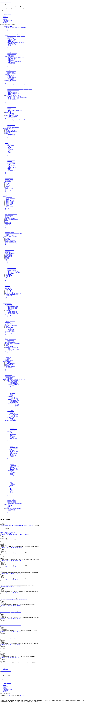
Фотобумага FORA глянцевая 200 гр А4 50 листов (10, 618)
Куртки (6, 189)
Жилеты (6, 187)
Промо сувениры (6, 132)
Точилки (7, 332)
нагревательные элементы (15, 390)
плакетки (12, 444)
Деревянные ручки (11, 138)
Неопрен (9, 155)
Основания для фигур (11, 122)
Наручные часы (8, 298)
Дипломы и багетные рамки (10, 71)
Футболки (9, 81)
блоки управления (13, 388)
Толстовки (7, 192)
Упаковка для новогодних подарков (14, 503)
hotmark (11, 474)
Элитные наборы (8, 295)
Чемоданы (7, 205)
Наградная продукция (7, 26)
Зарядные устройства (9, 232)
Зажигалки (7, 172)
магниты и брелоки (14, 451)
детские (11, 433)
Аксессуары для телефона (12, 153)
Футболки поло (8, 181)
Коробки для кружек (11, 496)
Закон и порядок (8, 256)
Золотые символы (8, 375)
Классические (10, 41)
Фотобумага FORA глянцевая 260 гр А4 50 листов (10, 638)
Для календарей (8, 357)
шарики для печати (13, 457)
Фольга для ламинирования (10, 342)
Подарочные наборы (7, 287)
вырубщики (12, 393)
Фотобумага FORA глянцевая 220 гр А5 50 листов (10, 573)
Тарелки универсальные (12, 85)
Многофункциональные (12, 315)
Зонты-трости (8, 223)
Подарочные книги (9, 377)
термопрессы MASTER (14, 382)
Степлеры (7, 334)
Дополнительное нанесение (13, 127)
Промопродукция (11, 165)
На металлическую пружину (13, 306)
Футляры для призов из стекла (13, 100)
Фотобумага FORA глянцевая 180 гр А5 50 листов (10, 553)
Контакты (5, 22)
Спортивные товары (9, 215)
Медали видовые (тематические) (14, 61)
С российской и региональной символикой (16, 119)
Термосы (7, 217)
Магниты (9, 106)
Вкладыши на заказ (11, 125)
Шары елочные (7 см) (11, 269)
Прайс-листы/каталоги (7, 20)
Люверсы (7, 359)
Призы (8, 29)
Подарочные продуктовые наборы (12, 294)
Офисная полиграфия (7, 303)
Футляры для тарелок (11, 86)
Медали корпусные (11, 59)
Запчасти (9, 387)
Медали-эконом (10, 60)
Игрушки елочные (11, 263)
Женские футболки (9, 178)
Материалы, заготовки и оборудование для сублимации (14, 379)
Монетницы (9, 161)
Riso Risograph (10, 350)
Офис (4, 281)
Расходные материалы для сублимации (13, 508)
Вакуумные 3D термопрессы (13, 384)
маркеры (9, 140)
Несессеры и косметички (10, 198)
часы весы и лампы (14, 448)
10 (6, 533)
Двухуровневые (10, 78)
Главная (4, 16)
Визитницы (9, 151)
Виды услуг (5, 19)
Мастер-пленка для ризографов (11, 347)
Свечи (8, 267)
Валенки (9, 262)
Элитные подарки (6, 372)
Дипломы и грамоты (11, 73)
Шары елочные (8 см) (11, 270)
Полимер (9, 511)
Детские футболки (9, 176)
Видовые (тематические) (12, 53)
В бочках (9, 356)
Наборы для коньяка (9, 292)
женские (11, 480)
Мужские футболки (9, 179)
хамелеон (12, 437)
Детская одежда (8, 185)
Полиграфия (5, 21)
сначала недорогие (4, 532)
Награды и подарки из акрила (13, 98)
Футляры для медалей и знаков (13, 65)
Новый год (7, 261)
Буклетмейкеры (8, 322)
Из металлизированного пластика (14, 46)
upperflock (12, 475)
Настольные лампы (11, 40)
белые (11, 432)
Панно (6, 285)
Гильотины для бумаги (9, 327)
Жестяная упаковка (11, 495)
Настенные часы (8, 299)
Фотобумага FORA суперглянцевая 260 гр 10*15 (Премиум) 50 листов (14, 540)
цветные (11, 485)
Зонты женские (8, 222)
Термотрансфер (10, 470)
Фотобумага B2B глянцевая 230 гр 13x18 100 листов (10, 625)
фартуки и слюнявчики (14, 469)
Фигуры (6, 118)
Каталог (4, 18)
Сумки (4, 196)
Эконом (9, 45)
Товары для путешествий (10, 218)
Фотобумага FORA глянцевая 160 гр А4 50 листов (10, 592)
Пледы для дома (8, 370)
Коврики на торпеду (11, 163)
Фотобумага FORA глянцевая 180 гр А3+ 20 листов (10, 612)
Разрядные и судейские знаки (13, 32)
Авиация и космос (8, 249)
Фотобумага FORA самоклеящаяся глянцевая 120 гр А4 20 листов (13, 599)
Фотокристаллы (10, 417)
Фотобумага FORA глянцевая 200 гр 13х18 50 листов (11, 547)
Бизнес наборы (8, 288)
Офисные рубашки (9, 190)
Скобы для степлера (9, 360)
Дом (4, 237)
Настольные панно (11, 94)
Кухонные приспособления (10, 242)
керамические (12, 459)
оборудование (12, 386)
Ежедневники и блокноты (8, 128)
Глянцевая (9, 505)
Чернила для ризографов (10, 351)
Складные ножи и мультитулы (11, 214)
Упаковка (7, 494)
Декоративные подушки (10, 369)
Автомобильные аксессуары (10, 208)
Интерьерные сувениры (10, 240)
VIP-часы (7, 297)
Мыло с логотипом (11, 160)
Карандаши (9, 139)
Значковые (9, 392)
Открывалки (10, 156)
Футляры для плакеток (12, 92)
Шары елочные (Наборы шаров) (13, 272)
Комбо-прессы (10, 396)
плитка (11, 446)
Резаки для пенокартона (12, 316)
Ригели (8, 358)
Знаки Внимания (8, 374)
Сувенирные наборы (11, 107)
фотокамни (12, 454)
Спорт (6, 278)
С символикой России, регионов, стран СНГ (16, 36)
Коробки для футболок (12, 499)
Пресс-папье (7, 286)
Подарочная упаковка (11, 501)
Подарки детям (8, 274)
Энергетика (7, 280)
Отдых (4, 207)
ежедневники (12, 425)
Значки (8, 148)
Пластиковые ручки (11, 134)
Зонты (4, 221)
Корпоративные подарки (8, 361)
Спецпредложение (11, 48)
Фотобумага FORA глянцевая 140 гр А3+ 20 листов (10, 605)
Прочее (8, 169)
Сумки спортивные (9, 204)
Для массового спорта (11, 44)
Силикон (9, 168)
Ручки (8, 103)
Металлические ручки (11, 137)
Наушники (7, 234)
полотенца (12, 467)
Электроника (5, 231)
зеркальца (12, 428)
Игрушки (7, 238)
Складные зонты (8, 224)
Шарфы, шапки (8, 194)
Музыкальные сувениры (10, 376)
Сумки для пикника (9, 202)
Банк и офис (7, 251)
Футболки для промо (9, 180)
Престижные (10, 37)
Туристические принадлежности (11, 219)
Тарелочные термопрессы (12, 414)
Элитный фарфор (8, 378)
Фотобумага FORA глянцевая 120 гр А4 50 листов (10, 586)
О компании (5, 17)
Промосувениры (8, 144)
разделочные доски (13, 447)
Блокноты (7, 129)
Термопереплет (10, 309)
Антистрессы (7, 142)
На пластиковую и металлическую (14, 307)
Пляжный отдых (8, 213)
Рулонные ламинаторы (12, 311)
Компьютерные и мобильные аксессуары (13, 233)
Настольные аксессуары (10, 283)
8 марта (6, 247)
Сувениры (7, 102)
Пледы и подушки (6, 368)
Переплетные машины (9, 305)
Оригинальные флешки (10, 515)
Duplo (8, 348)
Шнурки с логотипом (11, 167)
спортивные (12, 484)
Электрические (10, 329)
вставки (11, 492)
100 (10, 533)
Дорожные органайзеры (10, 363)
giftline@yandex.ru (7, 14)
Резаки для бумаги (8, 314)
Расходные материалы (7, 337)
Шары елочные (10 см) (12, 268)
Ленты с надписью (11, 82)
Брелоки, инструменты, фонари (11, 173)
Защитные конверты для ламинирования (13, 343)
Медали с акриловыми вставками (14, 68)
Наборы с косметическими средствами (13, 293)
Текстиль (9, 462)
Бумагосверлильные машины (11, 325)
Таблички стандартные (12, 116)
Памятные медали (11, 62)
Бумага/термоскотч (11, 509)
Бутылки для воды (9, 209)
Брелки (6, 143)
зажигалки (12, 426)
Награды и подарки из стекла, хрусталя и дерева (17, 97)
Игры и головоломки (9, 210)
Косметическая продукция (10, 241)
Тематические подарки (7, 245)
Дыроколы (7, 326)
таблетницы (12, 430)
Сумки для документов (9, 200)
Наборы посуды (8, 229)
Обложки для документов (10, 366)
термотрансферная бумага (15, 477)
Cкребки (9, 154)
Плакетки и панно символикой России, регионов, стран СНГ (19, 89)
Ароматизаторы (10, 145)
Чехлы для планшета (9, 206)
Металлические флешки (10, 514)
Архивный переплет (9, 323)
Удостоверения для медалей (13, 66)
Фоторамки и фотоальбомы (10, 244)
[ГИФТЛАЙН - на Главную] (5, 2)
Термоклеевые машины (10, 331)
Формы (11, 491)
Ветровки (7, 184)
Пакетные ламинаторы (12, 312)
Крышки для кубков (11, 47)
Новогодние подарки (11, 264)
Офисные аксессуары (11, 157)
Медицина (7, 257)
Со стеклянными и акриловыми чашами (15, 42)
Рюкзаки (7, 199)
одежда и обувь (13, 465)
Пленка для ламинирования (10, 339)
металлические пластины (15, 442)
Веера (8, 146)
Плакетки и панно (8, 88)
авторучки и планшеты (14, 423)
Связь (6, 277)
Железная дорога (8, 255)
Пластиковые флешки (9, 517)
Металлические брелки (12, 174)
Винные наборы (8, 289)
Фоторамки (9, 166)
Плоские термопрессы (11, 403)
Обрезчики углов (8, 304)
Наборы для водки (9, 291)
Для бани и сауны (8, 254)
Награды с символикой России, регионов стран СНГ (15, 27)
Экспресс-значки (10, 113)
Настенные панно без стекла (13, 93)
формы (11, 395)
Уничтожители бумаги (9, 333)
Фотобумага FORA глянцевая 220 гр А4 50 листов (10, 631)
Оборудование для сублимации (11, 380)
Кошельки (7, 365)
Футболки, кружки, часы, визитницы (14, 110)
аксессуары (12, 385)
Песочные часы (8, 301)
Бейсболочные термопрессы (13, 381)
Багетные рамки (10, 72)
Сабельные (9, 318)
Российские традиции (11, 54)
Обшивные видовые (11, 77)
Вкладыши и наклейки (9, 124)
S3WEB (10, 695)
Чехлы (8, 486)
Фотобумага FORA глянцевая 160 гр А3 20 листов (10, 566)
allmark (11, 471)
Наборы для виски (9, 290)
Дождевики (9, 147)
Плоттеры (9, 407)
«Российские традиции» (12, 39)
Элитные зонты (8, 225)
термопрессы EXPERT (14, 400)
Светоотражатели (11, 170)
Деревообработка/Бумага (10, 253)
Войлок (9, 152)
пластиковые (12, 436)
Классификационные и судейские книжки (15, 33)
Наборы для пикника (9, 211)
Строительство (8, 279)
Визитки (9, 111)
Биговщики (7, 324)
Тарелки (9, 458)
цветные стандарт (13, 439)
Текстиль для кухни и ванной (11, 243)
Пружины (7, 345)
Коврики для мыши (11, 162)
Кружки (6, 228)
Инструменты (8, 239)
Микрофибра (10, 149)
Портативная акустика (9, 235)
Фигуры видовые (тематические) (14, 121)
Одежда (4, 182)
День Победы (8, 252)
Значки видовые (10, 114)
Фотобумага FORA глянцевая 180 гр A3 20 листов (10, 579)
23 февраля (7, 246)
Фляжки (6, 220)
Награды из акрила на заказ (12, 99)
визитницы (12, 424)
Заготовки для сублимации (10, 420)
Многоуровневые (10, 38)
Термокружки (8, 216)
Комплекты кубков (11, 43)
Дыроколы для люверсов (10, 321)
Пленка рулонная (10, 341)
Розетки (9, 108)
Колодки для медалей (11, 64)
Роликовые (9, 317)
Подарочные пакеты (11, 502)
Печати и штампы (11, 117)
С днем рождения (8, 276)
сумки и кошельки (13, 468)
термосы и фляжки (13, 453)
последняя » (5, 669)
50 (8, 533)
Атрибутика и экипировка (10, 80)
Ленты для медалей (11, 63)
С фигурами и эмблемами (12, 51)
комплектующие (13, 389)
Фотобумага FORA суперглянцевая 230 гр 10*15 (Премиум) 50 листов (14, 534)
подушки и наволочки (14, 466)
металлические (13, 434)
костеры (11, 441)
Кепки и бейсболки (9, 188)
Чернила (9, 512)
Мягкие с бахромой (11, 79)
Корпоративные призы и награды (12, 95)
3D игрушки (12, 450)
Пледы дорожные (8, 371)
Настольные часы (8, 300)
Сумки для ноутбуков (9, 201)
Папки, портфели (8, 367)
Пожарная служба (8, 275)
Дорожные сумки (8, 197)
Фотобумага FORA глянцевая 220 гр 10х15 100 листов (11, 560)
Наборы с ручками (11, 135)
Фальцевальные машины (10, 336)
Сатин (8, 507)
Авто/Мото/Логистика (9, 250)
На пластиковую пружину (12, 308)
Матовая (9, 506)
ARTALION (22, 695)
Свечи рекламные (11, 171)
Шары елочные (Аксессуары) (13, 271)
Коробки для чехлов (11, 500)
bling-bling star (12, 472)
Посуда (4, 226)
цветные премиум (13, 438)
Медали (9, 30)
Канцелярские (10, 335)
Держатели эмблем (11, 120)
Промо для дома (10, 158)
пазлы (11, 452)
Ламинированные (11, 75)
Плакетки (9, 91)
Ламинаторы (7, 310)
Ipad (10, 488)
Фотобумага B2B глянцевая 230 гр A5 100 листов (10, 657)
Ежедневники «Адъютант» (10, 130)
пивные (11, 435)
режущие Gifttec (13, 410)
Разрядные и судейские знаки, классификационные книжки (17, 31)
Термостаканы (8, 227)
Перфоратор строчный (9, 319)
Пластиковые (10, 346)
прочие (11, 493)
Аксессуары (7, 183)
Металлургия (7, 258)
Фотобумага (7, 504)
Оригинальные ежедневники (11, 131)
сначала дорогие (12, 532)
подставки (12, 461)
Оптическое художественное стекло (14, 96)
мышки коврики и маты (14, 443)
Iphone (11, 489)
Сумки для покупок (9, 203)
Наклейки (9, 126)
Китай (3, 523)
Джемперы (7, 186)
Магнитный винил (11, 510)
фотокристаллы (13, 455)
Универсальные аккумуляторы (11, 236)
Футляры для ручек (11, 136)
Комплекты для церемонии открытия (12, 101)
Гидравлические (10, 330)
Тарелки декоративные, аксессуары (12, 83)
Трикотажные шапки (9, 193)
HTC (11, 487)
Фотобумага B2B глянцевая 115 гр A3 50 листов (10, 644)
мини (11, 482)
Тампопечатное (10, 411)
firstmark (11, 473)
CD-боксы (12, 422)
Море (6, 259)
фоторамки (12, 456)
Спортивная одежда (9, 191)
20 (7, 533)
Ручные (9, 328)
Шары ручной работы (11, 273)
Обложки (7, 344)
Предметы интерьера (11, 440)
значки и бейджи (13, 429)
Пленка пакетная (10, 340)
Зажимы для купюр (9, 364)
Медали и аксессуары (9, 56)
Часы (8, 109)
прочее (11, 476)
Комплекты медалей (11, 58)
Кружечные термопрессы (12, 399)
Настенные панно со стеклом (13, 90)
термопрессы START (14, 383)
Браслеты (9, 150)
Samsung (11, 490)
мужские (11, 483)
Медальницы (10, 67)
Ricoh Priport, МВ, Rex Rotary (13, 349)
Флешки (4, 513)
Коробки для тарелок (11, 497)
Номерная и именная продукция (11, 115)
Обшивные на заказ (11, 76)
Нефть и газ (7, 260)
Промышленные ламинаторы (13, 313)
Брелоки (9, 104)
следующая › (5, 668)
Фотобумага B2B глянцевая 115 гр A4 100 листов (10, 650)
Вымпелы (7, 74)
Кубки (8, 28)
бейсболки (12, 464)
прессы (11, 394)
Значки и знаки (8, 112)
